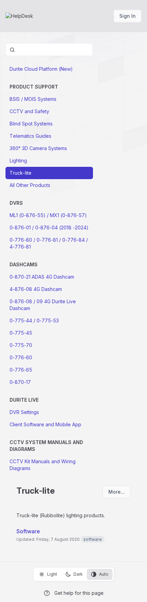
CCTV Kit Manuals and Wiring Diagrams (43, 464)
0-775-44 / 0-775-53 (34, 320)
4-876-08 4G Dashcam (36, 289)
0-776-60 (21, 357)
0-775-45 (21, 333)
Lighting (18, 160)
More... (116, 492)
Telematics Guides (30, 136)
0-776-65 (21, 370)
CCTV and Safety (29, 111)
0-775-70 (21, 345)
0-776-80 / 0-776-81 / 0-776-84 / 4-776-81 (49, 243)
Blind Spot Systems (31, 123)
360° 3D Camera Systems (38, 148)
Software (28, 531)
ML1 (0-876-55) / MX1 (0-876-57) (48, 215)
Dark (78, 574)
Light (52, 574)
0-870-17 (20, 382)
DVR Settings (24, 412)
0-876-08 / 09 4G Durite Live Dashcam (43, 304)
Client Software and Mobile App (45, 424)
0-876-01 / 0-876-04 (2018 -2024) (49, 227)
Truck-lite (20, 173)
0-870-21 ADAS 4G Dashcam (42, 277)
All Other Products (30, 185)
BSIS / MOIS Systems (33, 99)
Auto (103, 574)
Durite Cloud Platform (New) (41, 69)
